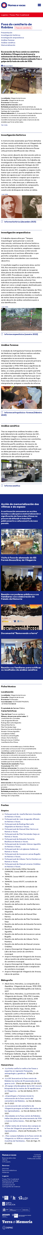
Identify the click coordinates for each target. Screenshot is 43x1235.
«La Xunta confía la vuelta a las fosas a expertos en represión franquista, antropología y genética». (21, 1070)
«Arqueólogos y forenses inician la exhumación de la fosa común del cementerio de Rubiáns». (19, 1098)
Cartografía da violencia (11, 1187)
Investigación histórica (10, 35)
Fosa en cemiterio (23, 27)
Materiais (5, 1172)
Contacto (37, 1155)
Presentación (6, 32)
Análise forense (7, 40)
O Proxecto (6, 1162)
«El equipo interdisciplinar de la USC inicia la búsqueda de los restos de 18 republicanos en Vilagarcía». (23, 1088)
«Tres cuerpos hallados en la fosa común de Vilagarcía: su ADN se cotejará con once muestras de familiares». (23, 1138)
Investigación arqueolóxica (12, 37)
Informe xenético (12, 486)
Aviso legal (37, 1157)
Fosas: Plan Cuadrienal (19, 15)
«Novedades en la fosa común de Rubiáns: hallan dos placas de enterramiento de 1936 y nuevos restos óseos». (23, 1118)
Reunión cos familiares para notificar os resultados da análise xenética (21, 668)
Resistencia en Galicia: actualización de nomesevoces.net (10, 1183)
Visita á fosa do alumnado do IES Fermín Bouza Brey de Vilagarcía (18, 558)
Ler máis (5, 194)
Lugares (4, 15)
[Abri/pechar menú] (39, 5)
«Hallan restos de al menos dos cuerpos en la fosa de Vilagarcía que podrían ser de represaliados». (23, 1128)
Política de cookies (34, 1159)
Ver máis (4, 125)
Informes (5, 1169)
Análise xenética (8, 42)
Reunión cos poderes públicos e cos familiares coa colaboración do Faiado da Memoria (20, 596)
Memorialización (8, 45)
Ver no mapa (8, 66)
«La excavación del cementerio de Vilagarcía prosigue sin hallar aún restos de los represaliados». (23, 1108)
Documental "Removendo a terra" (19, 633)
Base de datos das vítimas (9, 1159)
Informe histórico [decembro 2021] (20, 222)
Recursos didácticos (9, 1170)
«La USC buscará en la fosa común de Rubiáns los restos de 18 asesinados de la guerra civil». (22, 1080)
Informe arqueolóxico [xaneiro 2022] (21, 334)
